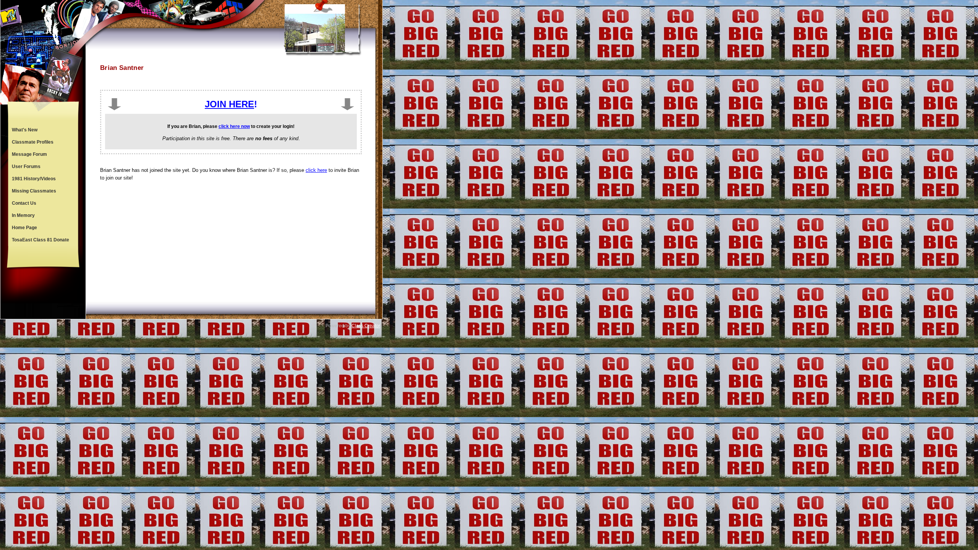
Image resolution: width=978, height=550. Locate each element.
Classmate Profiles (32, 142)
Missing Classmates (34, 191)
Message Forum (29, 154)
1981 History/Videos (34, 178)
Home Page (24, 227)
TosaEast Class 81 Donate (40, 240)
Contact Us (24, 203)
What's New (24, 130)
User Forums (26, 166)
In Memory (23, 215)
